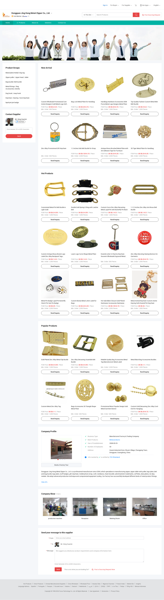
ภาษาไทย (115, 586)
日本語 (103, 586)
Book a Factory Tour (61, 465)
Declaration (105, 591)
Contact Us (62, 23)
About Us (35, 23)
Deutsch (74, 586)
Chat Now (21, 122)
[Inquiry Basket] (136, 5)
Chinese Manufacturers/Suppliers (55, 584)
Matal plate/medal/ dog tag (15, 73)
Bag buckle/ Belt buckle (14, 82)
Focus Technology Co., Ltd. (67, 591)
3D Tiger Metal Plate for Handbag (142, 148)
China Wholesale (73, 584)
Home (8, 23)
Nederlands (82, 586)
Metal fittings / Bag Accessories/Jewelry (13, 87)
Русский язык (58, 586)
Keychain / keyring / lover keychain (17, 98)
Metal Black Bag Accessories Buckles (143, 359)
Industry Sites (96, 584)
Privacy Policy (115, 591)
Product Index (120, 584)
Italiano (67, 586)
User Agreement (94, 591)
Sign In (105, 5)
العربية (90, 586)
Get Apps (145, 5)
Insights (138, 584)
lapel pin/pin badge (12, 102)
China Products (38, 584)
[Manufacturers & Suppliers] (16, 4)
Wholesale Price (85, 584)
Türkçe (122, 586)
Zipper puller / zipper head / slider (17, 77)
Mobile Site (130, 584)
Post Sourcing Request (152, 15)
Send (58, 569)
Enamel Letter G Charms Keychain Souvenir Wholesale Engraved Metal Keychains (113, 256)
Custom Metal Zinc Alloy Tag (51, 406)
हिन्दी (108, 586)
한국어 (97, 586)
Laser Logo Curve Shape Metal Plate (83, 254)
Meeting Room (115, 518)
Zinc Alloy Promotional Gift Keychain (53, 148)
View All (44, 482)
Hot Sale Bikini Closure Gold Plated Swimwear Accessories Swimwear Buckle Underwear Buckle (113, 303)
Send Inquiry (55, 114)
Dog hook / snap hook (13, 93)
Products (22, 23)
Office (144, 518)
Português (41, 586)
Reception (84, 518)
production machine (55, 518)
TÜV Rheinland (115, 457)
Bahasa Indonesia (140, 586)
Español (33, 586)
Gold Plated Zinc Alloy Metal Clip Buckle (54, 359)
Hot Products (27, 584)
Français (49, 586)
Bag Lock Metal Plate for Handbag (83, 102)
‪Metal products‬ (114, 440)
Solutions (48, 23)
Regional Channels (108, 584)
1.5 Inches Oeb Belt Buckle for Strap (83, 148)
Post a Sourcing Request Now (103, 569)
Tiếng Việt (129, 586)
